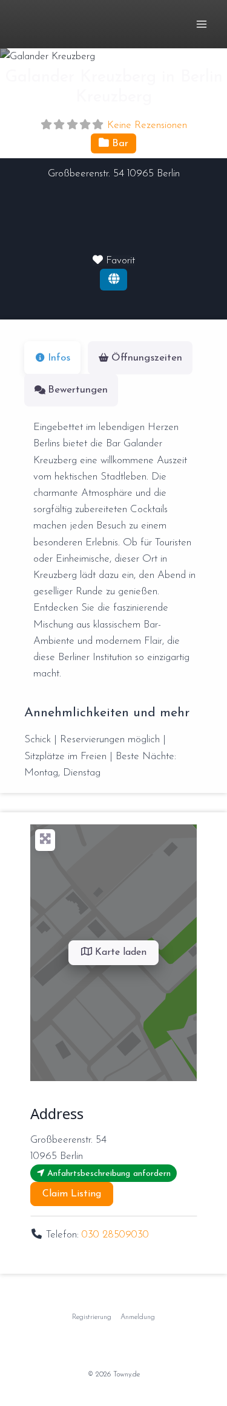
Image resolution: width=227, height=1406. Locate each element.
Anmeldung (137, 1317)
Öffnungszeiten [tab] (146, 358)
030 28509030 (115, 1235)
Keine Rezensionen (147, 125)
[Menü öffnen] (201, 23)
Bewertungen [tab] (78, 390)
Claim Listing (71, 1194)
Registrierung (91, 1317)
